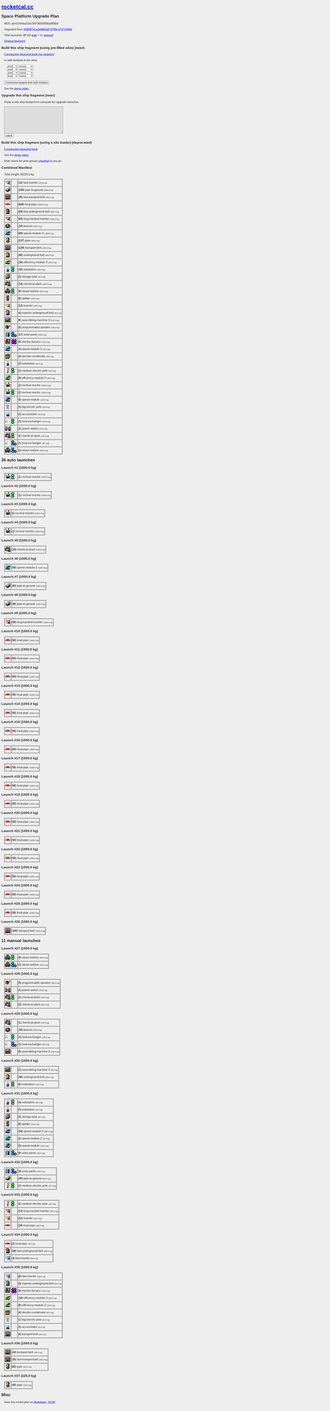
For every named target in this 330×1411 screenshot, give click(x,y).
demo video (21, 88)
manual (48, 35)
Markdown (40, 1402)
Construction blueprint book (21, 149)
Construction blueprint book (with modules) (27, 82)
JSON (51, 1402)
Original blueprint (14, 41)
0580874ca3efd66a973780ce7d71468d (48, 29)
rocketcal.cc (17, 7)
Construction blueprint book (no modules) (29, 54)
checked (43, 160)
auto (34, 35)
